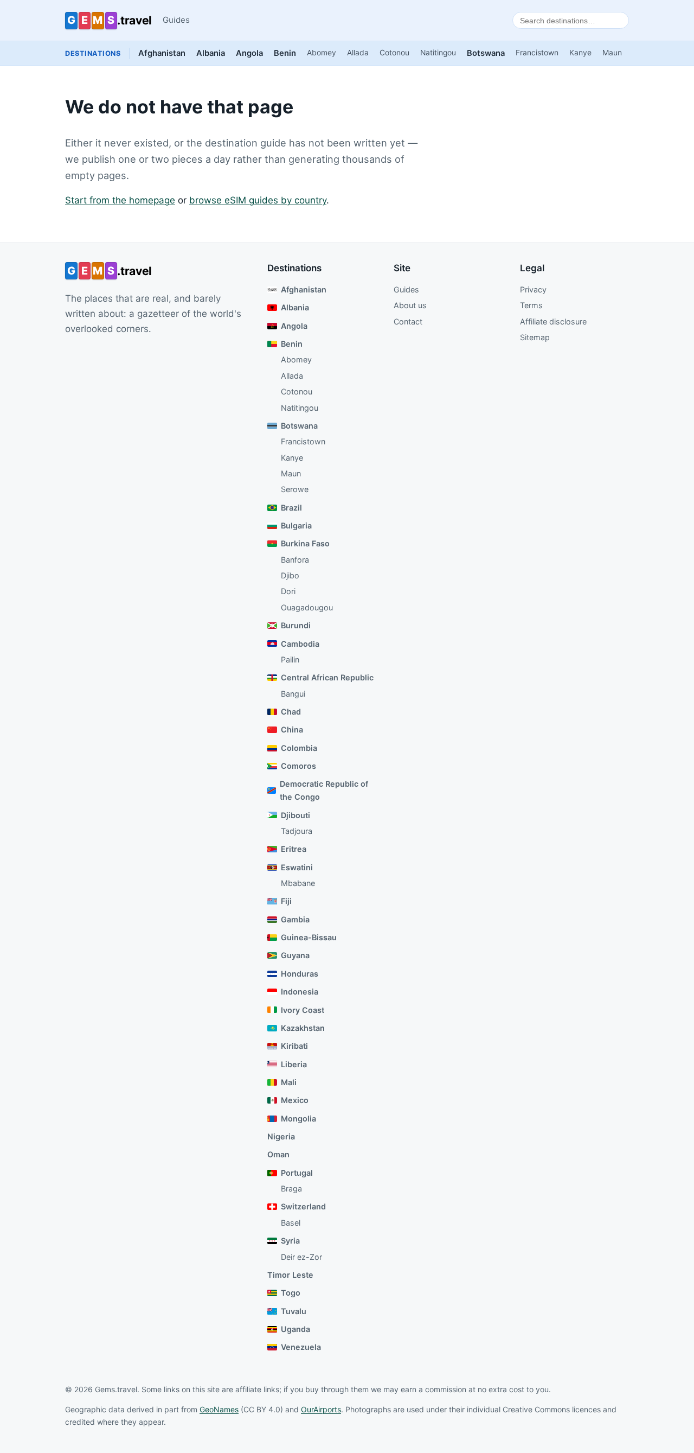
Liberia (294, 1064)
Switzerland (303, 1206)
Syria (290, 1240)
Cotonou (394, 52)
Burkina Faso (305, 543)
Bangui (293, 693)
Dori (288, 591)
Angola (249, 53)
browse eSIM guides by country (257, 200)
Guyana (295, 955)
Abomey (321, 52)
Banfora (295, 559)
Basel (290, 1222)
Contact (408, 321)
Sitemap (535, 337)
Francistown (537, 52)
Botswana (486, 53)
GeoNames (219, 1409)
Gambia (295, 919)
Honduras (299, 973)
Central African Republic (327, 677)
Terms (531, 305)
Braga (291, 1188)
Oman (278, 1154)
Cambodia (300, 643)
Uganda (295, 1329)
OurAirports (321, 1409)
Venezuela (301, 1347)
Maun (612, 52)
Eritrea (293, 848)
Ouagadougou (307, 607)
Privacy (533, 289)
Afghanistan (161, 53)
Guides (176, 20)
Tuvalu (293, 1311)
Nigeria (281, 1136)
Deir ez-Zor (301, 1256)
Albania (210, 53)
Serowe (295, 489)
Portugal (297, 1172)
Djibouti (295, 815)
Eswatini (297, 867)
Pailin (290, 659)
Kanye (580, 52)
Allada (358, 52)
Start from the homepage (120, 200)
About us (410, 305)
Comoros (298, 765)
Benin (285, 53)
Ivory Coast (302, 1010)
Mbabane (298, 883)
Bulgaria (296, 525)
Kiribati (294, 1045)
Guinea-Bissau (309, 937)
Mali (289, 1082)
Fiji (286, 901)
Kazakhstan (303, 1028)
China (292, 729)
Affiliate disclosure (553, 321)
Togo (290, 1292)
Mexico (295, 1100)
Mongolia (298, 1118)
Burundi (296, 625)
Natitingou (438, 52)
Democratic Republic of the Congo (324, 790)
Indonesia (299, 991)
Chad (291, 711)
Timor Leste (290, 1274)
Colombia (299, 748)
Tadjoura (296, 831)
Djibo (290, 575)
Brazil (291, 507)
